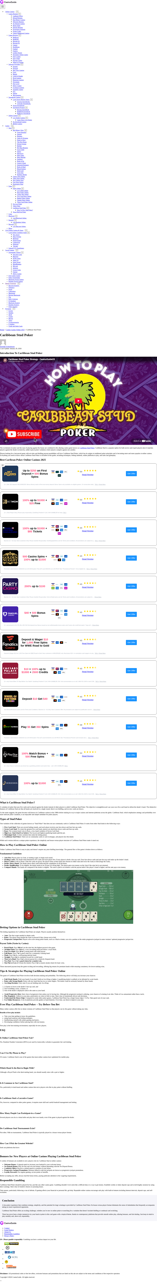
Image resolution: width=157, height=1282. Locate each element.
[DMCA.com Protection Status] (11, 1244)
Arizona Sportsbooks (23, 102)
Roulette (11, 220)
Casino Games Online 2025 (15, 330)
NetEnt (15, 93)
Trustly (11, 316)
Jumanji (19, 134)
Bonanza (19, 136)
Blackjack (11, 216)
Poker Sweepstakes (14, 277)
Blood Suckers (21, 169)
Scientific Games (18, 89)
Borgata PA (16, 43)
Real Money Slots (18, 130)
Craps (10, 214)
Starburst (20, 159)
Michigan (15, 238)
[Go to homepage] (8, 3)
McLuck (15, 266)
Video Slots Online (19, 178)
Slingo (19, 151)
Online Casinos (9, 11)
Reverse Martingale (14, 295)
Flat (10, 297)
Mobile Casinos (17, 124)
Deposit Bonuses (18, 27)
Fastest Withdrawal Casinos (21, 33)
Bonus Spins (16, 25)
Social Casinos (9, 250)
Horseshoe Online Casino (20, 55)
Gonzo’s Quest (21, 163)
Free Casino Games (14, 276)
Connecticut (16, 242)
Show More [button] (102, 484)
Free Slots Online (18, 182)
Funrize (15, 272)
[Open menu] (2, 6)
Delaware (15, 244)
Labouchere (12, 291)
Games (7, 126)
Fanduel (15, 49)
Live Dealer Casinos (19, 118)
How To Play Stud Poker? (25, 210)
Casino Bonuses (13, 14)
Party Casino (17, 56)
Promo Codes (17, 31)
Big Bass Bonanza (22, 148)
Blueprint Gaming (18, 80)
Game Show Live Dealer (24, 120)
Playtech (15, 68)
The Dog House (22, 142)
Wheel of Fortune (18, 62)
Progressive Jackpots (19, 29)
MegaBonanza (17, 264)
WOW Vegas (17, 258)
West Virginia (17, 237)
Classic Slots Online (19, 176)
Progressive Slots (18, 184)
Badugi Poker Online (23, 198)
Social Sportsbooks (19, 105)
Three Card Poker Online (24, 202)
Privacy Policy (9, 1236)
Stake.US (15, 260)
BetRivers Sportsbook (23, 113)
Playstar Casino (17, 60)
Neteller (11, 313)
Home (2, 330)
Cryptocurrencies (14, 322)
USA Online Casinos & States (14, 230)
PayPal (11, 311)
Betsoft (15, 74)
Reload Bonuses (18, 18)
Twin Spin (20, 173)
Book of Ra (20, 161)
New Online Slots (18, 180)
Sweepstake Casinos (15, 252)
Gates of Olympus (22, 138)
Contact (7, 1228)
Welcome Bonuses (18, 22)
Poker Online (17, 188)
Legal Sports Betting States (21, 99)
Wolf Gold (20, 171)
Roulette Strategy (14, 305)
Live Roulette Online (19, 222)
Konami (15, 66)
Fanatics (15, 51)
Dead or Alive (21, 140)
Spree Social (16, 262)
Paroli (10, 289)
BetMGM (15, 39)
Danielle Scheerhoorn (7, 347)
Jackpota (15, 268)
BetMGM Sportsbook (23, 111)
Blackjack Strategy (14, 303)
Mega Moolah (21, 157)
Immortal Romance (23, 165)
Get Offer (131, 474)
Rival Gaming (17, 78)
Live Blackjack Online (20, 218)
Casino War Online (23, 194)
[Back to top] (1, 1281)
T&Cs (96, 484)
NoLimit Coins (17, 254)
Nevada (15, 246)
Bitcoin (11, 318)
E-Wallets (11, 324)
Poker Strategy (13, 307)
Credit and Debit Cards (15, 326)
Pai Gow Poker (17, 204)
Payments (8, 309)
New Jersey (16, 235)
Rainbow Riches (22, 174)
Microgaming (17, 95)
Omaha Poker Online (23, 200)
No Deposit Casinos (19, 24)
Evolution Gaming (18, 87)
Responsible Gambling (12, 1234)
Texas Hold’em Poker (19, 212)
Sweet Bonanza (21, 132)
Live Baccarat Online (19, 226)
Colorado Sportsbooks (24, 103)
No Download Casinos (19, 122)
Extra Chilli (20, 150)
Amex (10, 320)
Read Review (87, 475)
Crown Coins (17, 270)
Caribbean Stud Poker (19, 208)
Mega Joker (20, 155)
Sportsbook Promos (19, 107)
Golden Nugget (17, 53)
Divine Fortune (21, 144)
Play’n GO (16, 84)
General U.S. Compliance (16, 248)
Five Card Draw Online (24, 196)
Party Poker (16, 58)
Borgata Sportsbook (23, 110)
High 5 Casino (17, 274)
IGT (14, 91)
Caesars (15, 45)
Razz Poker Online (23, 192)
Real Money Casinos (19, 20)
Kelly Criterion (13, 299)
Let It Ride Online (22, 190)
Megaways (20, 153)
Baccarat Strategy (14, 285)
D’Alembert (12, 301)
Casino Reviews (13, 35)
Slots (10, 128)
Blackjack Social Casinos (16, 279)
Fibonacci (11, 287)
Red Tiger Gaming (18, 70)
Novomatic (16, 82)
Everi (14, 72)
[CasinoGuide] (8, 1224)
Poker (10, 186)
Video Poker (16, 206)
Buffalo (19, 146)
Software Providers (14, 64)
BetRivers (16, 37)
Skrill (10, 315)
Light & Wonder (18, 76)
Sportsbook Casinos (14, 97)
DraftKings (16, 47)
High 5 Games (17, 86)
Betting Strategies (10, 283)
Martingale (12, 293)
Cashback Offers (18, 16)
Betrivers (15, 256)
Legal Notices (9, 1230)
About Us (7, 1232)
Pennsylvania (17, 240)
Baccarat (11, 224)
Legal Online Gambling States (18, 232)
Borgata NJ (16, 41)
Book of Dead (21, 167)
